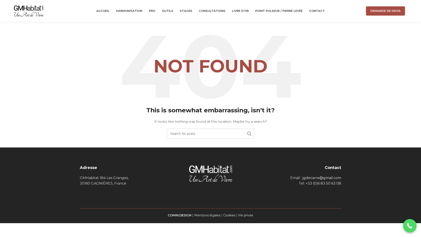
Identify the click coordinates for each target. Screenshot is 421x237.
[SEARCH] (249, 134)
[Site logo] (28, 11)
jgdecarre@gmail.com (321, 178)
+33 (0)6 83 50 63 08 (323, 183)
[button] (410, 226)
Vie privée (245, 215)
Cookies (229, 215)
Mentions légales (207, 215)
